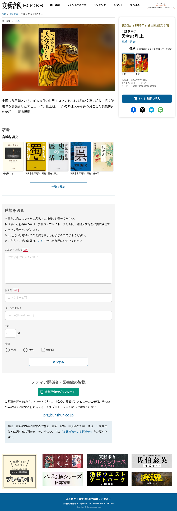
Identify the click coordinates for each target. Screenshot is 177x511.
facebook (133, 110)
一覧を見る (58, 186)
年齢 (7, 326)
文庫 (18, 21)
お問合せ (106, 499)
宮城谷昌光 (129, 41)
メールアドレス (13, 308)
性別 (7, 344)
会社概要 (71, 499)
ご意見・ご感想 (13, 250)
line (160, 110)
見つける (135, 5)
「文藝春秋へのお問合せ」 (76, 431)
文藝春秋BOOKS (22, 5)
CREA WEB (110, 504)
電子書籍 (14, 14)
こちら (42, 240)
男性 (14, 350)
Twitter (142, 110)
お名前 (8, 290)
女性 (31, 350)
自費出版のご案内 (88, 499)
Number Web (98, 504)
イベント (118, 5)
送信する (58, 362)
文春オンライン (85, 504)
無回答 (50, 350)
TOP (4, 14)
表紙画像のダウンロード (60, 391)
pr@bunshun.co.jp (58, 415)
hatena (151, 110)
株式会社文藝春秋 (69, 504)
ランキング (100, 5)
